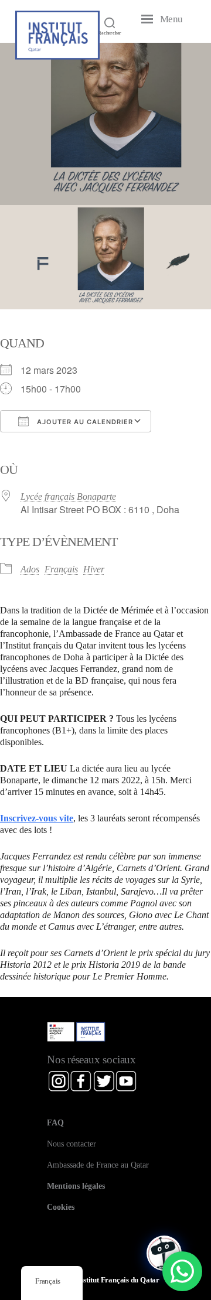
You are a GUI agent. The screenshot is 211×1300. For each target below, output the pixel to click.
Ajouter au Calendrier (84, 422)
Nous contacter (71, 1143)
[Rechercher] (109, 22)
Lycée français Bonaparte (68, 496)
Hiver (93, 569)
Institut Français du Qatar (118, 1280)
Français (61, 569)
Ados (30, 569)
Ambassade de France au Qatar (98, 1164)
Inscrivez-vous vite (36, 818)
